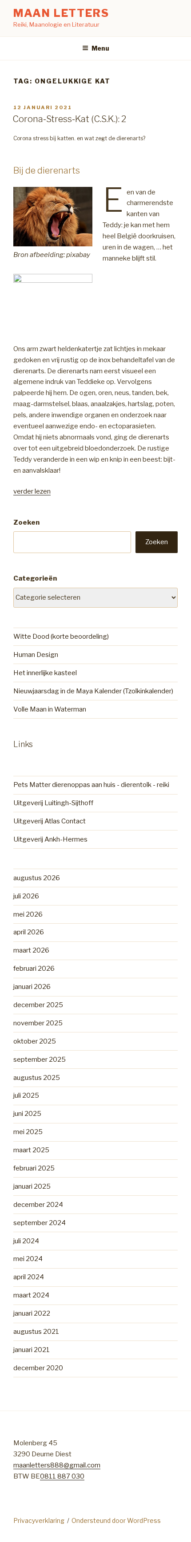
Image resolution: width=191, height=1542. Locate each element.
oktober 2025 (34, 1041)
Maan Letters (61, 13)
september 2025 (39, 1060)
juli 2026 (26, 896)
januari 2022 (31, 1313)
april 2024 (28, 1277)
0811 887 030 (62, 1476)
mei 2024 (28, 1259)
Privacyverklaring (38, 1520)
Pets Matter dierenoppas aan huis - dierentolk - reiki (91, 785)
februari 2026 (34, 969)
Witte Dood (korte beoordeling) (61, 637)
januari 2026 (32, 987)
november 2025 (38, 1023)
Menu (100, 48)
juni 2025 (27, 1114)
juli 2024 (26, 1241)
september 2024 (39, 1223)
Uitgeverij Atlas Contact (49, 821)
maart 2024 (31, 1295)
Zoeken (26, 522)
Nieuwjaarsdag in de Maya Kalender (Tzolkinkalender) (93, 691)
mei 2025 (28, 1132)
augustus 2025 (36, 1078)
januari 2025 (32, 1186)
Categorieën (35, 578)
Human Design (35, 655)
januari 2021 (31, 1350)
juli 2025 (26, 1095)
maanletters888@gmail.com (56, 1465)
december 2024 (38, 1205)
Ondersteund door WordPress (116, 1520)
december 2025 (38, 1005)
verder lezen (32, 491)
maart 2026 (31, 950)
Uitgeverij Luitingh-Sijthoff (53, 803)
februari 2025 (34, 1168)
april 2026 (28, 932)
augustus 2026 (36, 878)
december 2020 (38, 1368)
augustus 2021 (36, 1332)
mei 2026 (28, 914)
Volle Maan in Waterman (49, 709)
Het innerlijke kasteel (45, 673)
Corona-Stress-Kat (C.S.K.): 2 (69, 119)
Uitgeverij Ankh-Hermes (50, 839)
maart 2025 (31, 1150)
